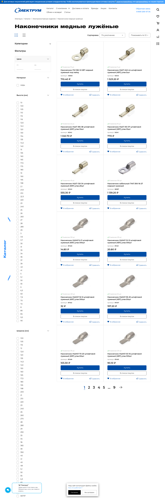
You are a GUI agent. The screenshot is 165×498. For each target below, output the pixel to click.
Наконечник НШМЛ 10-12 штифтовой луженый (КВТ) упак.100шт (124, 241)
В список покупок (80, 89)
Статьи (67, 12)
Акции (103, 8)
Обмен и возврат (54, 12)
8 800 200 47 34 (143, 12)
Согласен (74, 492)
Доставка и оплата (80, 8)
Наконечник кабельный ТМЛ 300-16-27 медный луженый (125, 185)
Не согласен (89, 492)
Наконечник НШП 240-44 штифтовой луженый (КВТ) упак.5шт (124, 71)
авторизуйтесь (142, 2)
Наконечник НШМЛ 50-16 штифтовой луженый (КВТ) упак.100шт (124, 355)
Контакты (113, 8)
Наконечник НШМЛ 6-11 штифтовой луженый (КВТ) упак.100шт (77, 241)
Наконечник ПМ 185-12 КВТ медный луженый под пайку (77, 71)
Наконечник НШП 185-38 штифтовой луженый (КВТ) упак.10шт (77, 128)
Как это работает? (75, 488)
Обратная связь (143, 9)
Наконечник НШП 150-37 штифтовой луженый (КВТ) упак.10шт (124, 128)
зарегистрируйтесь (124, 2)
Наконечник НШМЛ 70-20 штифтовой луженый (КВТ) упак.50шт (78, 355)
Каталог (50, 8)
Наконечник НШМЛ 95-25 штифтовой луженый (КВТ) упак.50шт (124, 298)
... (109, 387)
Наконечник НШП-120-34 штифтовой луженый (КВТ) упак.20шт (78, 185)
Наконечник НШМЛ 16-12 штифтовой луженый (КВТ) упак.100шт (77, 298)
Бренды (94, 8)
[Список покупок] (157, 43)
